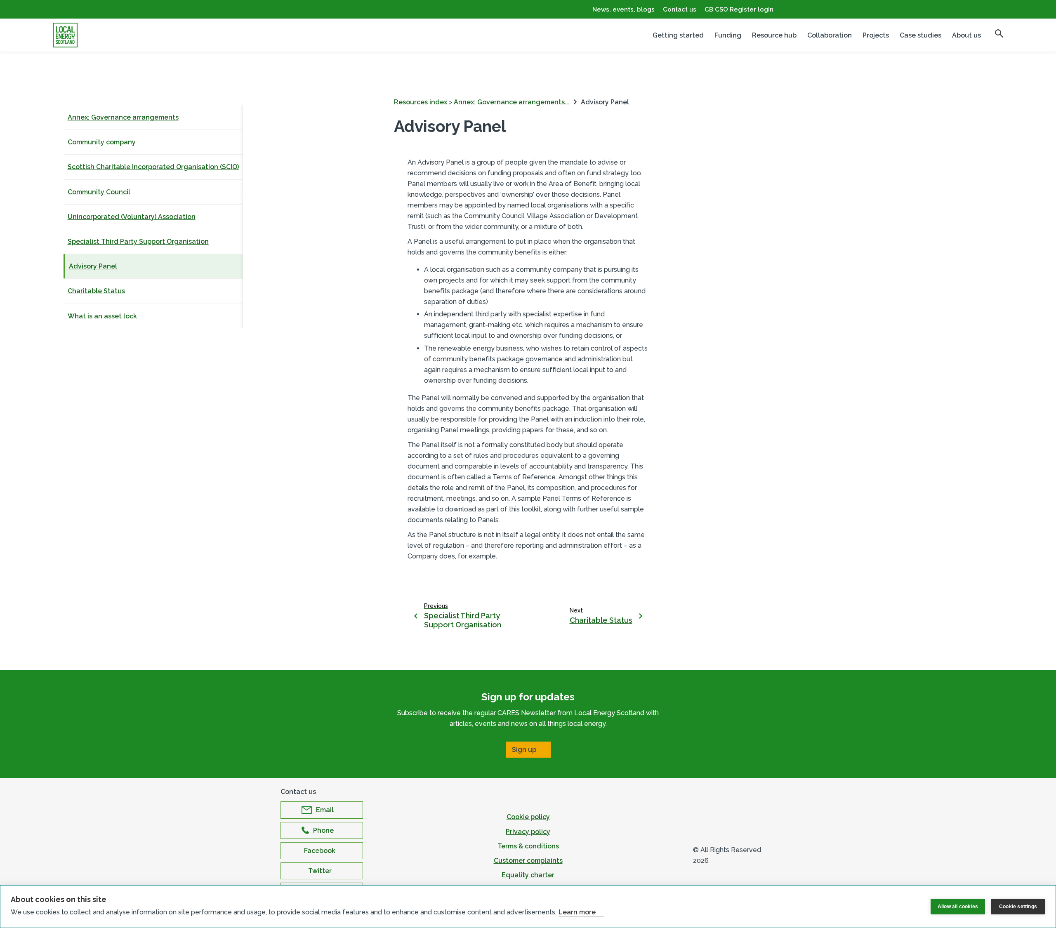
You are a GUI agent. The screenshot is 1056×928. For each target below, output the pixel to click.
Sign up (524, 750)
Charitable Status (96, 291)
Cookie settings (1018, 906)
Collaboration (829, 35)
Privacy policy (528, 832)
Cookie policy (528, 817)
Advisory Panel (93, 266)
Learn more (577, 912)
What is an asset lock (102, 316)
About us (966, 35)
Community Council (99, 192)
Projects (876, 35)
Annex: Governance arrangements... (512, 102)
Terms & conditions (528, 846)
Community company (102, 142)
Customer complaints (528, 860)
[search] (999, 33)
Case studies (920, 35)
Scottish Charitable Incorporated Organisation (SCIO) (153, 167)
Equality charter (528, 875)
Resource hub (774, 35)
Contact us (679, 9)
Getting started (678, 35)
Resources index (420, 102)
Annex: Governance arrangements (123, 117)
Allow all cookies (958, 906)
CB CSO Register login (739, 9)
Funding (727, 35)
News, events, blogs (623, 9)
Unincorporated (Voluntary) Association (132, 217)
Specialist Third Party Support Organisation (138, 241)
